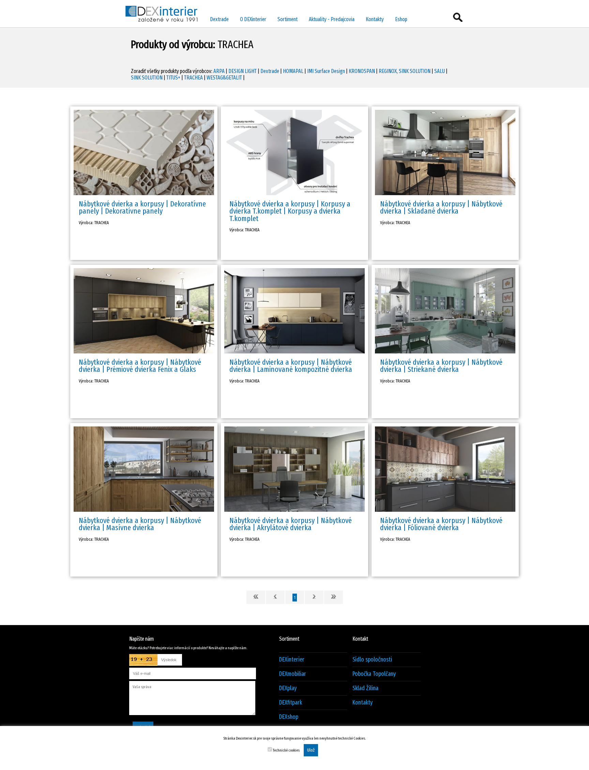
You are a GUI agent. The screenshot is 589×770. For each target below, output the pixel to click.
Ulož (311, 750)
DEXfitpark (290, 702)
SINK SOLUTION (147, 77)
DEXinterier (291, 659)
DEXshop (288, 717)
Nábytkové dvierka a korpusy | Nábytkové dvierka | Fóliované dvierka (441, 524)
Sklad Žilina (365, 688)
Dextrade (219, 19)
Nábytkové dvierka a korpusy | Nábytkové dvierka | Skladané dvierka (441, 207)
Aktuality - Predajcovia (331, 19)
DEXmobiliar (292, 674)
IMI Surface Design (326, 71)
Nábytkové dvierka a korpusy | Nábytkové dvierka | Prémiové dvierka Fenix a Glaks (140, 366)
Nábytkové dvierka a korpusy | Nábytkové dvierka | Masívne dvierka (140, 524)
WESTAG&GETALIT (224, 77)
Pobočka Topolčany (374, 674)
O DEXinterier (253, 19)
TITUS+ (173, 77)
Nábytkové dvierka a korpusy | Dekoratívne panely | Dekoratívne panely (142, 207)
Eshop (401, 19)
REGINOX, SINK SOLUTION (405, 71)
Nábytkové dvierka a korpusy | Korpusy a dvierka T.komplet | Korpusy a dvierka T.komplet (289, 211)
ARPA (219, 71)
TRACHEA (193, 77)
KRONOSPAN (362, 71)
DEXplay (288, 688)
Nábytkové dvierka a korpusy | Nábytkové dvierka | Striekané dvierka (441, 366)
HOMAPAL (293, 71)
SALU (439, 71)
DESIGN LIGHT (242, 71)
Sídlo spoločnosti (372, 659)
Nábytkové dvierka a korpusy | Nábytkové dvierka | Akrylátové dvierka (290, 524)
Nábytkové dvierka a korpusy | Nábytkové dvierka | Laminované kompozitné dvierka (290, 366)
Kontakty (375, 19)
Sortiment (287, 19)
